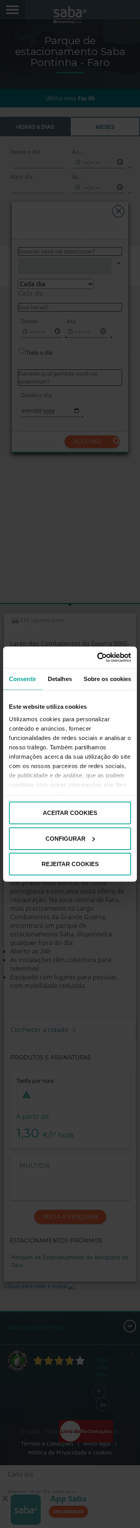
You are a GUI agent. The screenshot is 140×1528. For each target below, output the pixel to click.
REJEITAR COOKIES (70, 864)
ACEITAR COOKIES (70, 812)
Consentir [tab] (22, 679)
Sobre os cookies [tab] (107, 679)
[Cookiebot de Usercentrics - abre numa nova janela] (98, 657)
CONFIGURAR (66, 838)
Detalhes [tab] (60, 679)
